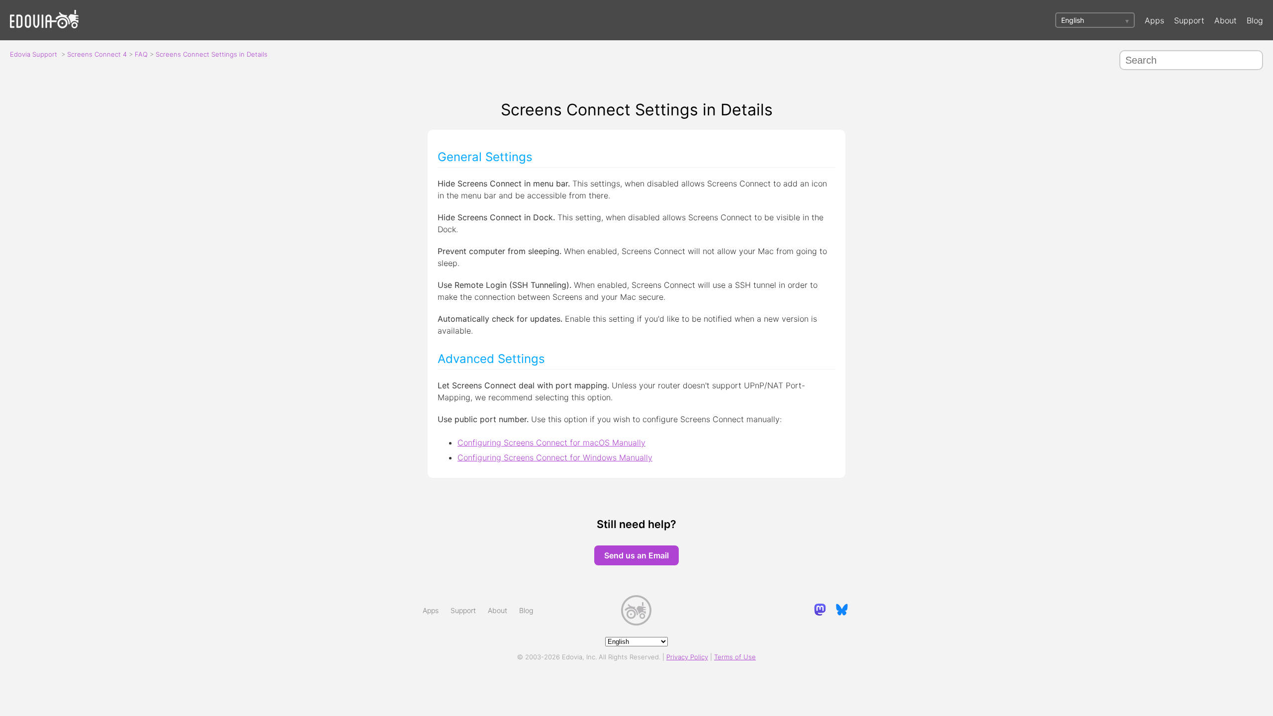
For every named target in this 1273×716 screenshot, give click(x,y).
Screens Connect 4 (97, 54)
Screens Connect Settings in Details (212, 54)
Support (1189, 20)
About (1225, 20)
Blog (1255, 20)
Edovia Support (33, 54)
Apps (1154, 20)
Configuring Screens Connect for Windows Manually (554, 457)
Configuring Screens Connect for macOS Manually (551, 443)
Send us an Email (636, 555)
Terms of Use (735, 657)
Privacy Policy (687, 657)
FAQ (141, 54)
